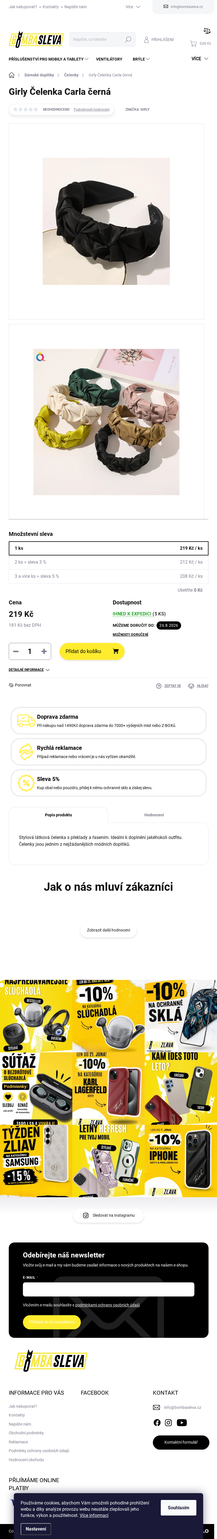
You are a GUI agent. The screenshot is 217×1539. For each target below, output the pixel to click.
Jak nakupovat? (23, 7)
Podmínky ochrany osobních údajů (39, 1450)
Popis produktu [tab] (58, 815)
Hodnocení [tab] (154, 815)
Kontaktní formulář (181, 1442)
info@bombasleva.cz (182, 1407)
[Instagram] (168, 1421)
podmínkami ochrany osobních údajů (107, 1305)
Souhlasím (178, 1507)
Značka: (137, 109)
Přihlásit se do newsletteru (52, 1322)
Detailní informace (26, 670)
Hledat (128, 39)
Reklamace (18, 1442)
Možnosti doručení (130, 635)
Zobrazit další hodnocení (108, 930)
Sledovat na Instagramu (114, 1215)
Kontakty (51, 7)
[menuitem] (49, 59)
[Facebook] (157, 1421)
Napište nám (75, 7)
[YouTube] (181, 1421)
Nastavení (36, 1529)
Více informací (94, 1515)
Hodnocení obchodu (26, 1460)
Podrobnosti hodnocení (92, 109)
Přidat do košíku (83, 651)
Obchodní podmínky (26, 1433)
